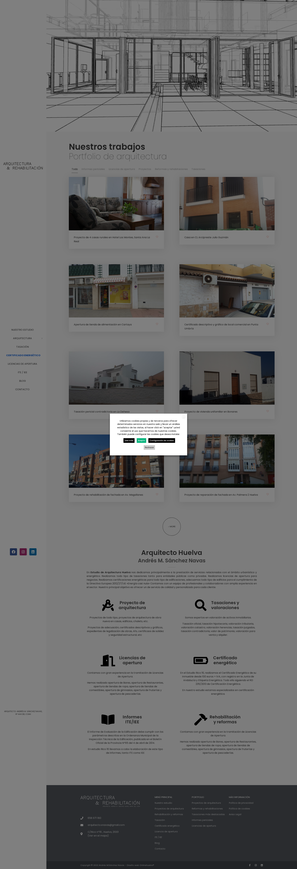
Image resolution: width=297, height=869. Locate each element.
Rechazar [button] (149, 447)
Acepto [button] (141, 440)
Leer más (129, 440)
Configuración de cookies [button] (162, 440)
